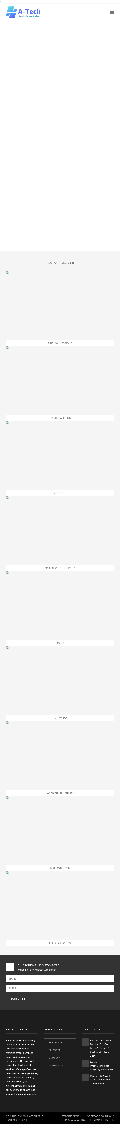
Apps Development (76, 1120)
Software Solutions (100, 1116)
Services (54, 1050)
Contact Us (56, 1065)
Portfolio (55, 1042)
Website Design (71, 1116)
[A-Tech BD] (23, 12)
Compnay (54, 1058)
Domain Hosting (104, 1120)
